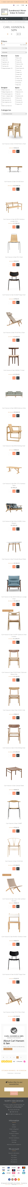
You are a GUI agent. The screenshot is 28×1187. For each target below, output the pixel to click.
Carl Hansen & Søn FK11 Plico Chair (14, 1012)
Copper (19, 72)
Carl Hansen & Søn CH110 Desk (14, 181)
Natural (20, 64)
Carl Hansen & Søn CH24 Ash (14, 861)
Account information (14, 1153)
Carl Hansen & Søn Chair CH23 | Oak (14, 710)
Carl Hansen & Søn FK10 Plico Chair (14, 332)
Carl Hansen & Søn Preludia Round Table (14, 559)
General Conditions (14, 1137)
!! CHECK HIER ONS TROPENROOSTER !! (13, 1)
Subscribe (14, 1093)
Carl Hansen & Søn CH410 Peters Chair (14, 143)
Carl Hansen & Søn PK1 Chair (14, 257)
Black (19, 58)
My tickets (14, 1157)
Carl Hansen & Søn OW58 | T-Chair (14, 370)
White (19, 62)
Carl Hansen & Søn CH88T (14, 823)
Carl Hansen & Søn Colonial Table (14, 785)
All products (14, 1162)
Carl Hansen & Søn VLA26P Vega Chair (14, 294)
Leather (6, 64)
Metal (5, 60)
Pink (19, 82)
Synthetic (6, 62)
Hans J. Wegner (8, 96)
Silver (19, 70)
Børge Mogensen (7, 91)
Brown (19, 66)
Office (19, 98)
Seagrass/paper (8, 68)
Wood (5, 58)
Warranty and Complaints (14, 1144)
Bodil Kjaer (6, 89)
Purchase (14, 1140)
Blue (19, 76)
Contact (14, 1126)
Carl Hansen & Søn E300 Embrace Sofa (14, 408)
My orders (14, 1155)
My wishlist (14, 1159)
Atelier (19, 104)
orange (19, 80)
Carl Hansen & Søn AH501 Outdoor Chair (14, 936)
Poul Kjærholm (7, 102)
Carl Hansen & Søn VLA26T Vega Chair (14, 974)
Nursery (19, 100)
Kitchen (20, 102)
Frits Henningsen (8, 94)
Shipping (14, 1131)
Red (19, 84)
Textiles (5, 66)
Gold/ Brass (20, 68)
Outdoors (20, 96)
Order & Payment (14, 1129)
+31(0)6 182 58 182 (15, 1109)
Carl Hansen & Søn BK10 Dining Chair (14, 445)
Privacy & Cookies (14, 1133)
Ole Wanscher (7, 100)
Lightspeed (7, 1184)
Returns (14, 1135)
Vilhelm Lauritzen (6, 105)
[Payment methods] (3, 1168)
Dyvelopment (20, 1184)
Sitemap (14, 1142)
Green (19, 74)
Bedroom (20, 91)
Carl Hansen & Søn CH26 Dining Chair (14, 748)
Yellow (19, 78)
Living (19, 89)
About (14, 1124)
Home (3, 21)
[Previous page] (3, 1057)
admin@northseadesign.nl (15, 1114)
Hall (18, 94)
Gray (19, 60)
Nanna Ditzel (7, 98)
